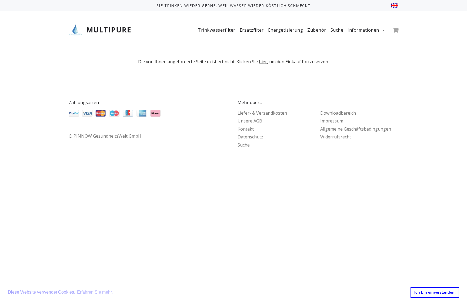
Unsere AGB (250, 121)
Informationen (364, 30)
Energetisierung (285, 30)
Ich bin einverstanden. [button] (435, 292)
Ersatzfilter (252, 30)
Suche (337, 30)
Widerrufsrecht (335, 137)
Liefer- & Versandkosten (262, 113)
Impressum (331, 121)
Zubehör (316, 30)
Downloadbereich (338, 113)
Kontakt (246, 129)
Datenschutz (250, 137)
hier (263, 62)
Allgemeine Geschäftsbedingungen (355, 129)
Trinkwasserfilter (216, 30)
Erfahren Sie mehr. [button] (95, 292)
